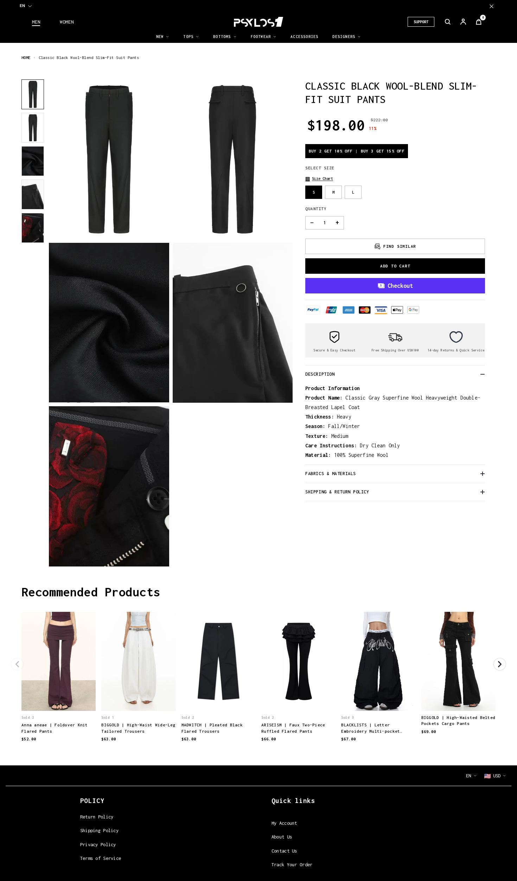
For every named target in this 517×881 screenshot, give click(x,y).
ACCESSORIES (304, 36)
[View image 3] (32, 161)
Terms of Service (100, 858)
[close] (491, 6)
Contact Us (284, 851)
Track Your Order (292, 864)
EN (22, 5)
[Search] (447, 21)
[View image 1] (32, 94)
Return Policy (97, 817)
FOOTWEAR (261, 36)
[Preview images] (58, 698)
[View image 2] (32, 128)
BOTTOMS (222, 36)
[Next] (499, 664)
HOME (26, 57)
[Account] (463, 21)
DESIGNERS (343, 36)
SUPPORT (421, 22)
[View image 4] (32, 194)
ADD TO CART (395, 266)
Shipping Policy (99, 830)
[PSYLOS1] (258, 22)
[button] (319, 178)
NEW (160, 36)
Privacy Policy (98, 844)
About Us (282, 837)
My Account (284, 823)
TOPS (188, 36)
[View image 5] (32, 228)
